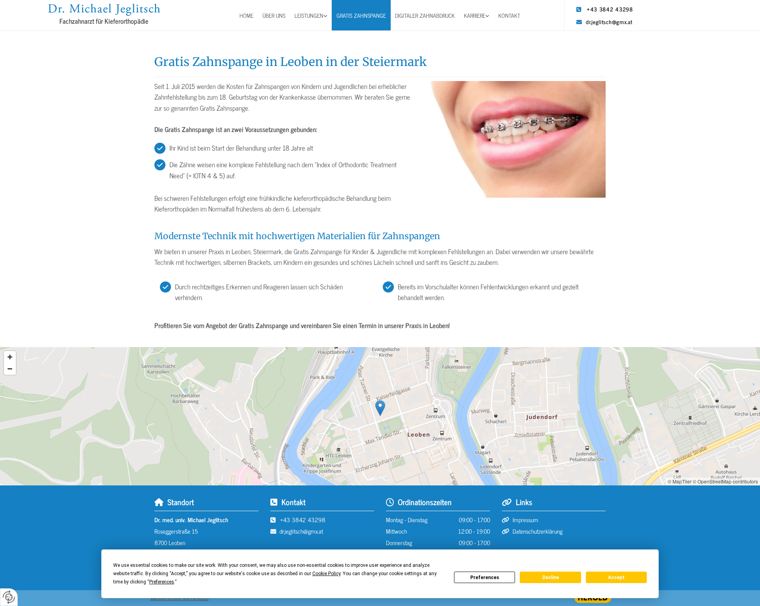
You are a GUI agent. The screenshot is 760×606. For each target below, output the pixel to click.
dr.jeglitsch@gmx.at (609, 21)
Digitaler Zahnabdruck (425, 15)
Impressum (525, 520)
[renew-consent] (9, 597)
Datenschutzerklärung (537, 531)
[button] (380, 408)
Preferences (484, 577)
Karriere (474, 15)
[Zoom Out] (10, 369)
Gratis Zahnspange (361, 15)
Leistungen (308, 15)
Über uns (273, 15)
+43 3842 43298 (610, 8)
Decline (550, 577)
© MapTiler (680, 481)
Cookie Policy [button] (326, 573)
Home (246, 15)
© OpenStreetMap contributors (725, 481)
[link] (311, 15)
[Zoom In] (10, 357)
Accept (616, 577)
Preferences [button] (161, 582)
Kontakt (509, 15)
